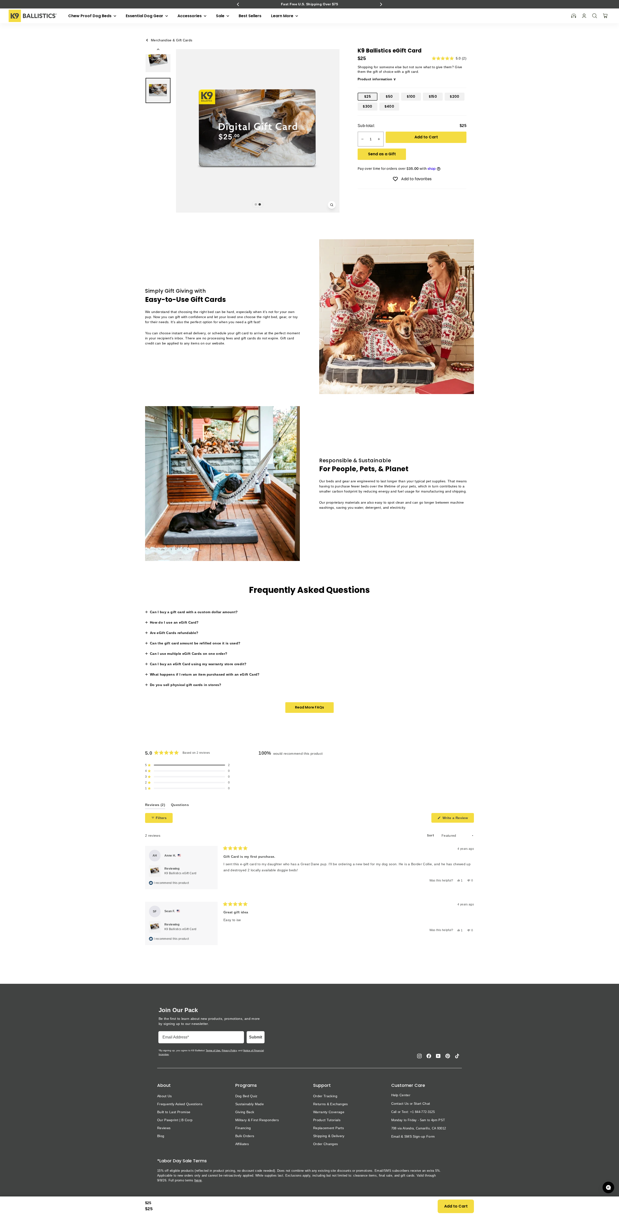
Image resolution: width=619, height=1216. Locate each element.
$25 (367, 96)
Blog (160, 1136)
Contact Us (400, 1103)
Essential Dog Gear (145, 16)
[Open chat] (608, 1187)
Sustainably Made (249, 1104)
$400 (389, 106)
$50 (389, 96)
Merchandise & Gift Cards (171, 40)
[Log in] (584, 16)
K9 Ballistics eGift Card (180, 873)
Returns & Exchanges (330, 1104)
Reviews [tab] (155, 806)
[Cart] (605, 16)
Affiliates (242, 1144)
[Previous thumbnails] (158, 50)
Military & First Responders (257, 1120)
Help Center (401, 1095)
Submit (255, 1037)
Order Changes (325, 1144)
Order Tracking (325, 1096)
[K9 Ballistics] (32, 16)
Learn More (282, 16)
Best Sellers (250, 16)
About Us (164, 1096)
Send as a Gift (382, 154)
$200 (454, 96)
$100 (411, 96)
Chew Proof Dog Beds (90, 16)
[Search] (594, 16)
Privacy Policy (229, 1050)
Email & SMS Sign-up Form (413, 1136)
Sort (431, 835)
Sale (220, 16)
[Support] (573, 16)
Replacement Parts (328, 1128)
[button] (238, 4)
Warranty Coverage (328, 1112)
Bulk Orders (244, 1136)
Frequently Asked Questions (179, 1104)
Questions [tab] (180, 806)
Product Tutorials (326, 1120)
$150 (433, 96)
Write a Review (458, 819)
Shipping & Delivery (329, 1136)
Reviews (163, 1128)
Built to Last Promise (173, 1112)
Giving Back (244, 1112)
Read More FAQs (309, 707)
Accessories (190, 16)
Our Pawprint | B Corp (174, 1120)
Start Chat (422, 1103)
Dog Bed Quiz (246, 1096)
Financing (243, 1128)
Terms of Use (213, 1050)
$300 (367, 106)
